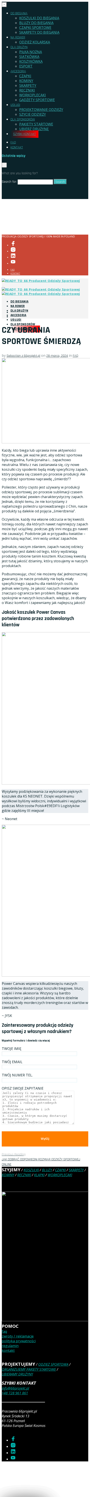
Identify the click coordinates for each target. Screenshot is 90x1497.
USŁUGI (15, 105)
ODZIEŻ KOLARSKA (34, 42)
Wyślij (45, 1139)
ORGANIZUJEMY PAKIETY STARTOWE (29, 1369)
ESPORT (26, 66)
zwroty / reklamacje (18, 1336)
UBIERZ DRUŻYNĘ (34, 129)
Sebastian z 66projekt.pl (23, 356)
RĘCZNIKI (27, 90)
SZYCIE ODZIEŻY (32, 114)
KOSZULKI (31, 1170)
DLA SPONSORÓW (22, 119)
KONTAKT (16, 147)
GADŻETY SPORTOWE (37, 99)
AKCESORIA (18, 71)
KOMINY (26, 80)
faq (4, 1331)
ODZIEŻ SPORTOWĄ (53, 1364)
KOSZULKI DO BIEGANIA (39, 18)
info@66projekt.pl (15, 1388)
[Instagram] (13, 251)
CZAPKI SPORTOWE (35, 27)
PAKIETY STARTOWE (36, 124)
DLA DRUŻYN (19, 47)
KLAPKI (39, 1175)
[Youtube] (13, 263)
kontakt (8, 1350)
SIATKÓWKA (29, 56)
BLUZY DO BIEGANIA (36, 22)
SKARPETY (27, 85)
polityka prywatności (19, 1341)
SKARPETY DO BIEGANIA (39, 32)
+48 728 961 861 (15, 1393)
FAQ (13, 142)
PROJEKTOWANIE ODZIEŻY (41, 109)
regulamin (10, 1345)
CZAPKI (25, 76)
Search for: (9, 181)
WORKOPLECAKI (32, 95)
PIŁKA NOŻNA (30, 51)
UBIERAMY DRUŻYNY (17, 1374)
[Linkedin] (13, 257)
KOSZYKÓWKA (31, 61)
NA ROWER (17, 37)
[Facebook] (13, 245)
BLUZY (47, 1170)
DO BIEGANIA (19, 13)
